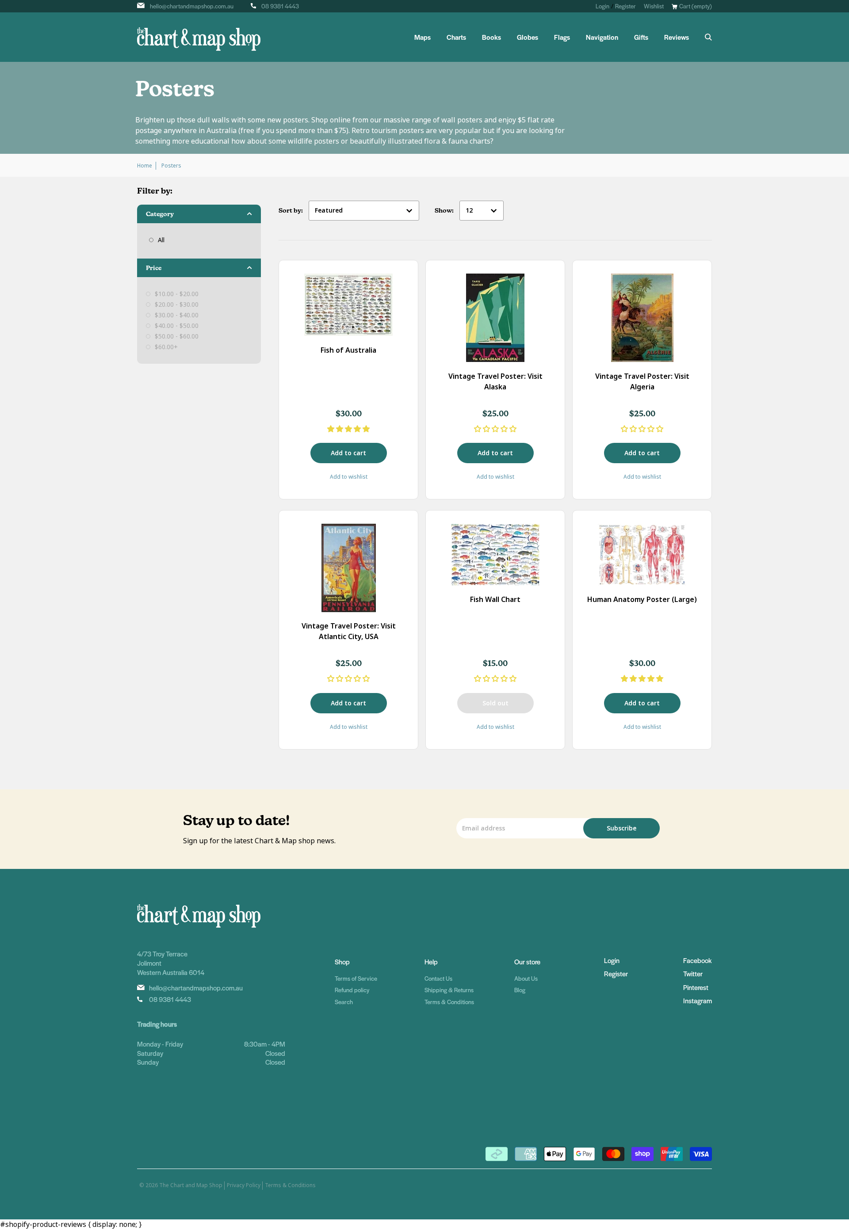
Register (625, 6)
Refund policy (352, 990)
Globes (527, 37)
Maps (422, 37)
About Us (526, 978)
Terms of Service (356, 978)
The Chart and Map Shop (190, 1185)
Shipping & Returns (449, 990)
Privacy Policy (243, 1185)
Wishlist (654, 6)
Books (491, 37)
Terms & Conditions (449, 1002)
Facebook (697, 960)
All (161, 240)
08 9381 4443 (280, 6)
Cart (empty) (695, 6)
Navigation (602, 37)
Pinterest (695, 987)
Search (344, 1002)
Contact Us (438, 978)
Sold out (495, 703)
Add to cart (348, 453)
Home (144, 166)
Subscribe (621, 828)
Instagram (697, 1000)
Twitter (693, 973)
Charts (456, 37)
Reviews (676, 37)
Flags (562, 37)
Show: (445, 210)
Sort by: (291, 210)
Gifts (641, 37)
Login (602, 6)
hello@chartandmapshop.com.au (191, 6)
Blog (519, 990)
